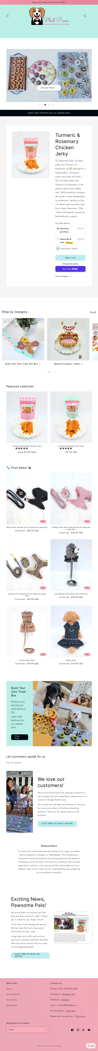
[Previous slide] (39, 104)
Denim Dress (71, 660)
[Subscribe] (46, 1030)
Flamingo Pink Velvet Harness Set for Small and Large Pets (71, 528)
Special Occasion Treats (67, 364)
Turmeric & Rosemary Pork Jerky (71, 446)
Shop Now (17, 737)
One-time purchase (64, 230)
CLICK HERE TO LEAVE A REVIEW (57, 823)
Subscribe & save (66, 241)
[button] (7, 15)
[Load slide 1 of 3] (45, 105)
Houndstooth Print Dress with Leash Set (71, 594)
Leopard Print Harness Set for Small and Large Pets (27, 595)
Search (9, 988)
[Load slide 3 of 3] (53, 105)
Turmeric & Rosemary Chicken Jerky (26, 446)
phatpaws (65, 999)
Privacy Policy (11, 1000)
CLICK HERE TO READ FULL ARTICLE (27, 955)
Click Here (71, 1010)
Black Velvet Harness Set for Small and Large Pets (27, 527)
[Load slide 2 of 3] (49, 105)
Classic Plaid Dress (27, 660)
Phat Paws (45, 1046)
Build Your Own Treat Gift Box (21, 364)
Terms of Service (13, 994)
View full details (62, 276)
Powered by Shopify (55, 1046)
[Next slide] (58, 104)
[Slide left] (43, 372)
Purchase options (62, 223)
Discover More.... (49, 87)
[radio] (58, 228)
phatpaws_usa (68, 994)
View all (93, 312)
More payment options (70, 264)
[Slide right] (54, 372)
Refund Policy (11, 1005)
